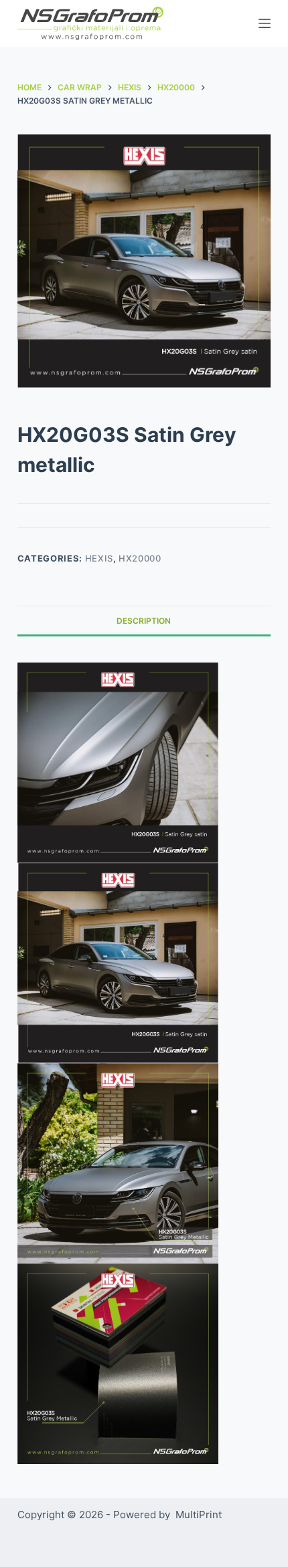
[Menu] (265, 23)
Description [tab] (144, 621)
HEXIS (99, 558)
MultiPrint (198, 1514)
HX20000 (140, 558)
